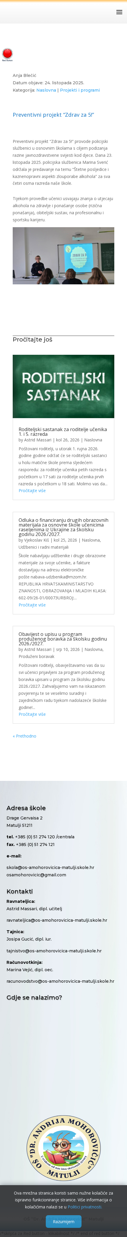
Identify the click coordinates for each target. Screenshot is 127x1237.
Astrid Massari (37, 440)
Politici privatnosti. (85, 1207)
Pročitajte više (32, 490)
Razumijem (63, 1221)
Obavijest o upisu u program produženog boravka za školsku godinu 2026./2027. (63, 639)
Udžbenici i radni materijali (44, 547)
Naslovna (46, 90)
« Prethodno (24, 736)
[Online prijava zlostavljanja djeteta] (7, 54)
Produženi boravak (36, 656)
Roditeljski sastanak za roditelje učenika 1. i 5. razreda (63, 431)
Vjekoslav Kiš (36, 540)
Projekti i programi (80, 90)
